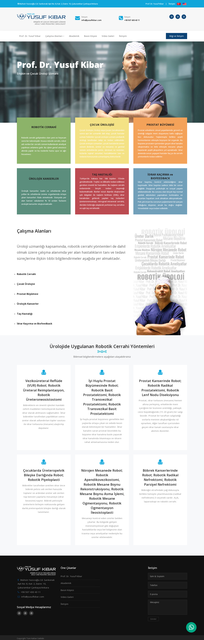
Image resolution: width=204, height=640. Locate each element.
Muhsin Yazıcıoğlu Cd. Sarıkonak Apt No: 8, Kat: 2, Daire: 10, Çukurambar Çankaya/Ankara (36, 583)
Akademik (74, 36)
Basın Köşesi (90, 36)
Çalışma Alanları (53, 36)
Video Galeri (108, 36)
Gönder (153, 619)
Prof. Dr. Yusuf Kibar (155, 3)
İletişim (172, 3)
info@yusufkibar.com (32, 596)
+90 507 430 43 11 (31, 591)
